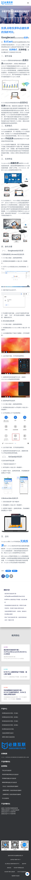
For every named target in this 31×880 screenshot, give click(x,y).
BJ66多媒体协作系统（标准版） (10, 725)
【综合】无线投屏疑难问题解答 (10, 786)
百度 (18, 757)
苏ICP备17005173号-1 (15, 859)
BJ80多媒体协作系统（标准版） (10, 717)
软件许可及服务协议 (22, 871)
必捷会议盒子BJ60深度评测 (8, 813)
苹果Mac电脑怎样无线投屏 (9, 778)
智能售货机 (14, 757)
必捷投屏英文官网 (22, 757)
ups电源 (27, 757)
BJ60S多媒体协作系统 (8, 729)
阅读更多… (19, 699)
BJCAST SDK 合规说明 (10, 871)
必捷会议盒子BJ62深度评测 (8, 811)
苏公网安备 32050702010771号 (12, 863)
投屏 (3, 28)
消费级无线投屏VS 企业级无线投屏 (10, 810)
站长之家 (10, 757)
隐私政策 (9, 867)
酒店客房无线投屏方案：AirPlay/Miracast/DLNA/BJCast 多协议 (15, 652)
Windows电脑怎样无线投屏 (9, 782)
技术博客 (8, 570)
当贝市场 (7, 757)
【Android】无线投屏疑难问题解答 (11, 794)
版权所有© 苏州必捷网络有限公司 (15, 855)
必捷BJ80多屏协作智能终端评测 (9, 808)
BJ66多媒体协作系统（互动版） (10, 721)
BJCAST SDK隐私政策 (19, 867)
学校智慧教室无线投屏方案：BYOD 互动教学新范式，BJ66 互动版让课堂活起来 (15, 692)
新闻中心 (14, 570)
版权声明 (24, 863)
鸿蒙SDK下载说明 (15, 875)
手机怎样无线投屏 (6, 770)
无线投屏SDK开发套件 (8, 733)
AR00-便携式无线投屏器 (8, 737)
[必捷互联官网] (7, 3)
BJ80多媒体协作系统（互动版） (10, 713)
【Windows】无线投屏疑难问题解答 (11, 790)
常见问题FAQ (5, 798)
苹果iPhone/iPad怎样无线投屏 (10, 774)
